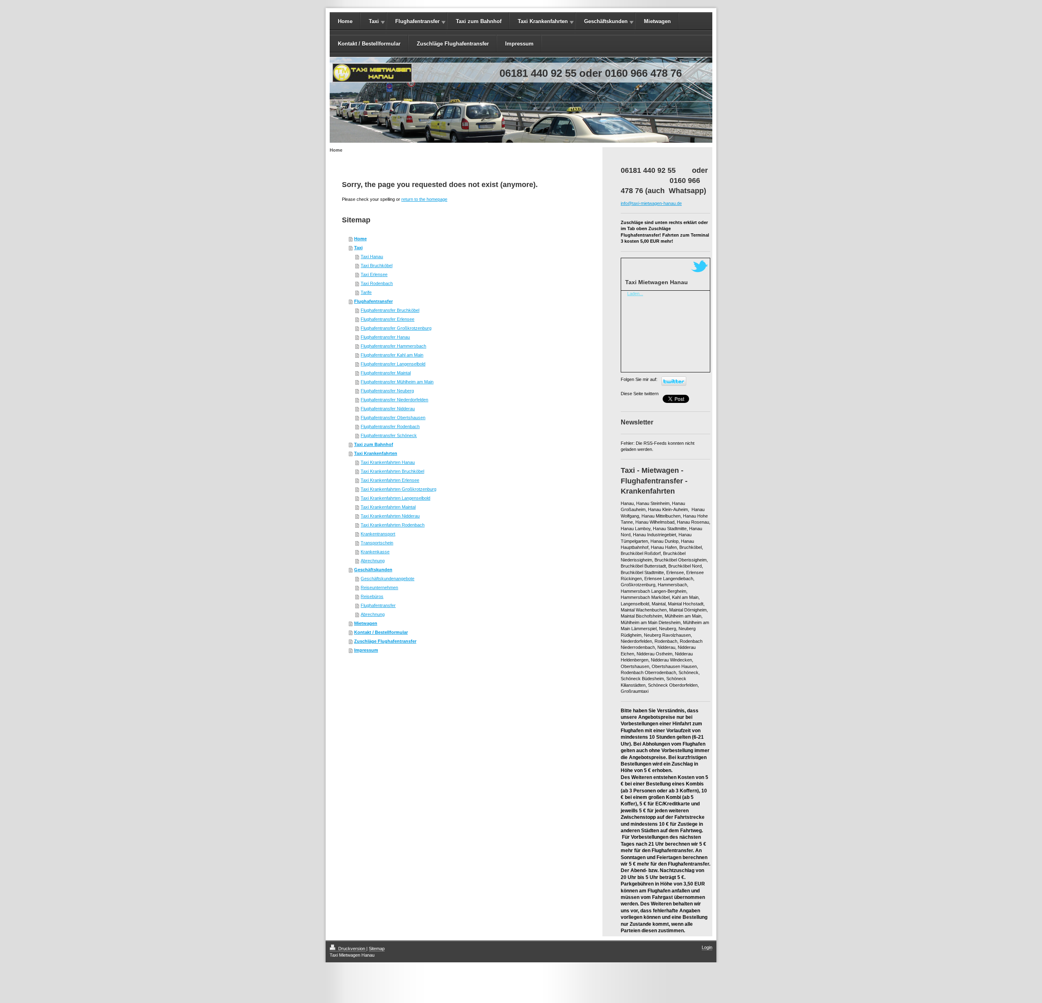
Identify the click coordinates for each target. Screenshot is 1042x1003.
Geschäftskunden (606, 21)
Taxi (374, 21)
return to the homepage (424, 199)
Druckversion (351, 948)
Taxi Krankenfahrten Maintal (388, 507)
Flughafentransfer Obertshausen (393, 417)
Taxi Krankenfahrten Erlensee (390, 480)
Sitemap (377, 948)
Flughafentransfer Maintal (386, 372)
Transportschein (377, 542)
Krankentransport (378, 533)
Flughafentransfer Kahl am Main (392, 354)
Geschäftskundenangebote (387, 578)
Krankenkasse (375, 551)
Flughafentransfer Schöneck (389, 435)
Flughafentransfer (417, 21)
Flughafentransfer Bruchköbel (390, 310)
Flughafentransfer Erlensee (387, 319)
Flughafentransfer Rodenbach (390, 426)
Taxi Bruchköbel (376, 265)
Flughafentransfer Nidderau (388, 408)
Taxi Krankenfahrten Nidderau (390, 515)
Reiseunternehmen (379, 587)
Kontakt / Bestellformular (369, 44)
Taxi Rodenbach (377, 283)
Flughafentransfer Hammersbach (393, 346)
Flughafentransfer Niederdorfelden (394, 399)
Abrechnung (373, 560)
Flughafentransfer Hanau (385, 337)
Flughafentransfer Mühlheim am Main (397, 381)
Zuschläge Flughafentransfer (453, 44)
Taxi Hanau (372, 256)
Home (345, 21)
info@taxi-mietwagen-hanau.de (651, 203)
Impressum (519, 44)
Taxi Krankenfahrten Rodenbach (393, 524)
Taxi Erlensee (374, 274)
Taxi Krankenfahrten (543, 21)
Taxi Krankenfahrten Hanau (388, 462)
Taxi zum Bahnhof (478, 21)
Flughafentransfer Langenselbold (393, 363)
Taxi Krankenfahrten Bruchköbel (392, 471)
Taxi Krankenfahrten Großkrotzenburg (398, 489)
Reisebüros (372, 596)
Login (707, 947)
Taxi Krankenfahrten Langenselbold (395, 498)
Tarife (366, 292)
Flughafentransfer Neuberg (387, 390)
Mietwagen (657, 21)
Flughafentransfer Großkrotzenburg (396, 328)
